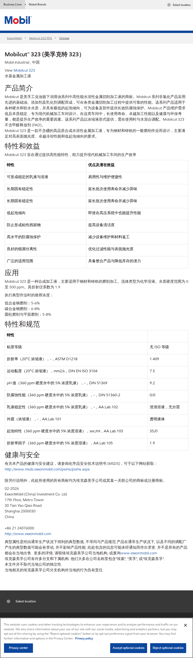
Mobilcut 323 (24, 70)
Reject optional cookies (168, 648)
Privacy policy (84, 638)
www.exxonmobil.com (139, 553)
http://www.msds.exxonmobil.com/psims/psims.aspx (47, 469)
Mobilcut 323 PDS (40, 38)
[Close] (185, 625)
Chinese (64, 38)
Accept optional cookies (129, 648)
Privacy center (18, 648)
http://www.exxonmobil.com (28, 533)
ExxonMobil (14, 38)
